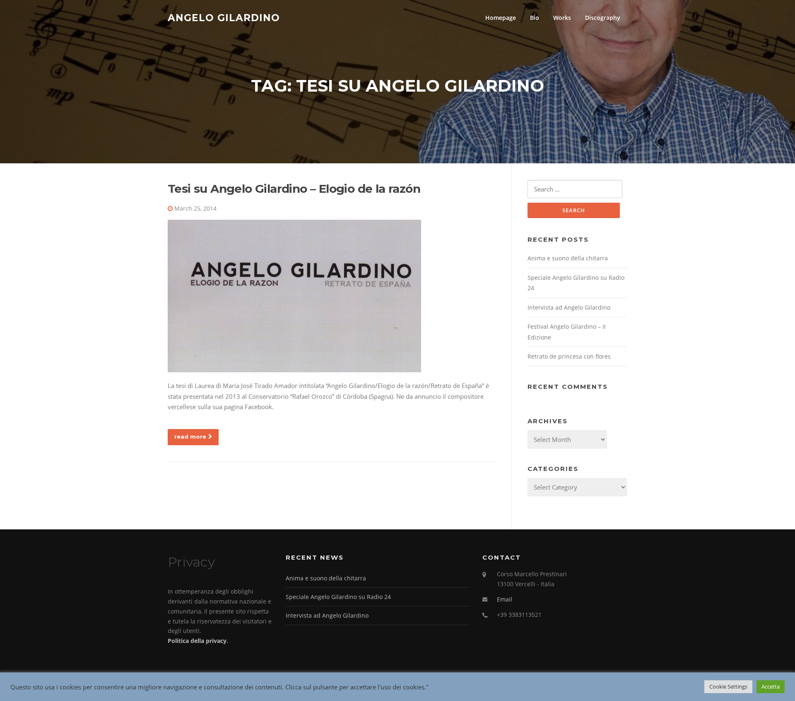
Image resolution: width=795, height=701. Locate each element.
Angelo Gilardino (224, 17)
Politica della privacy (197, 641)
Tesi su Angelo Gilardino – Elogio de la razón (294, 189)
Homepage (500, 18)
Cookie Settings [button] (728, 686)
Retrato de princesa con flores (569, 356)
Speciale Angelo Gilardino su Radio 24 (338, 597)
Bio (534, 18)
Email (504, 599)
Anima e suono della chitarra (568, 258)
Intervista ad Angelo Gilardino (569, 307)
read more (190, 436)
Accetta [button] (770, 686)
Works (562, 18)
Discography (602, 18)
